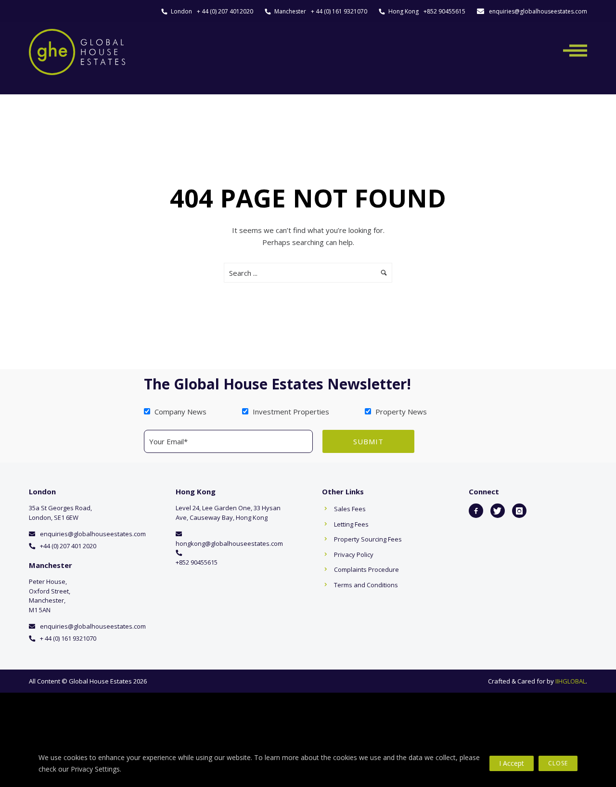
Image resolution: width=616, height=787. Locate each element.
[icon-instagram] (519, 510)
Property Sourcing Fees (368, 539)
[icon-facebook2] (476, 510)
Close (558, 763)
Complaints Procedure (366, 569)
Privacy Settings (95, 769)
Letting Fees (351, 524)
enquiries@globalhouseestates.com (538, 11)
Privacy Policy (353, 554)
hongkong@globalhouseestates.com (229, 543)
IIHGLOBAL (570, 681)
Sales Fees (350, 508)
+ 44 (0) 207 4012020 (225, 11)
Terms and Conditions (366, 585)
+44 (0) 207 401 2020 (68, 546)
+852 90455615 (444, 11)
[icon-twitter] (497, 510)
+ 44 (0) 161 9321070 (339, 11)
